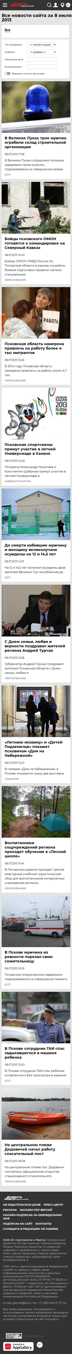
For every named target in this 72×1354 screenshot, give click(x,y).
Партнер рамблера (35, 1336)
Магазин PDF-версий (36, 1210)
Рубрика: (10, 52)
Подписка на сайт (17, 1223)
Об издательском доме (22, 1204)
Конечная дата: (13, 66)
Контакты (43, 1223)
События (12, 779)
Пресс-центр (53, 1204)
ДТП (8, 174)
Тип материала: (13, 44)
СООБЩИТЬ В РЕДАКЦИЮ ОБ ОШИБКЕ (30, 1229)
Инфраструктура (18, 481)
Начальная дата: (14, 59)
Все (7, 30)
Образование (15, 280)
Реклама (10, 1210)
